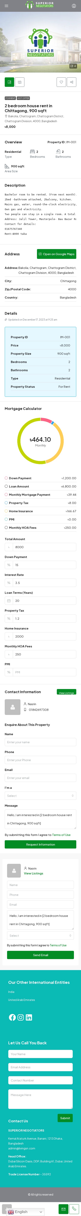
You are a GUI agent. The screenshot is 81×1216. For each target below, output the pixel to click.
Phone (9, 752)
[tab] (9, 82)
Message (11, 805)
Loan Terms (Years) (19, 592)
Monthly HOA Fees (18, 646)
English (21, 1212)
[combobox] (40, 796)
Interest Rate (14, 574)
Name (9, 734)
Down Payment (16, 557)
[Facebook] (12, 1017)
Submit (65, 1118)
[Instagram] (21, 1017)
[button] (40, 42)
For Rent (10, 98)
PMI (7, 664)
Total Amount (15, 539)
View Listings (66, 693)
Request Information (40, 844)
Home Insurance (17, 628)
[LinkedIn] (29, 1017)
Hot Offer (23, 98)
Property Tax (14, 610)
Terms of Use (61, 835)
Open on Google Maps (58, 254)
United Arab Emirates (21, 1000)
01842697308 (39, 709)
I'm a (8, 787)
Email (9, 770)
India (11, 991)
